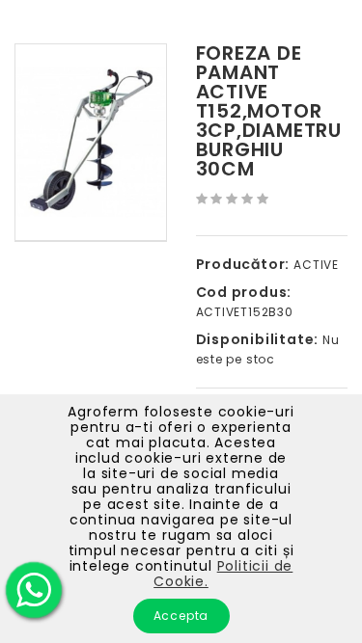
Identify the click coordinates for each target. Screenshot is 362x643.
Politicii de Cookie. (222, 573)
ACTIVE (316, 264)
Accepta (181, 615)
